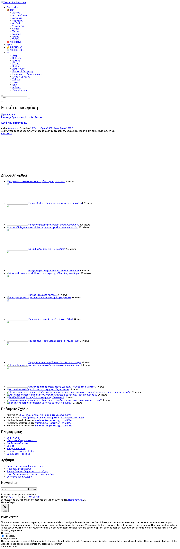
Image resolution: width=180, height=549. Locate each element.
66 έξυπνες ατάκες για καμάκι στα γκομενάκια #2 (53, 224)
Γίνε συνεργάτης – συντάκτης (22, 440)
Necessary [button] (6, 533)
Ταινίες (16, 31)
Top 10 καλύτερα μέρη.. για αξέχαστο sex (48, 389)
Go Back (16, 23)
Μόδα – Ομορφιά (21, 76)
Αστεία (16, 12)
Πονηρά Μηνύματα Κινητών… (43, 295)
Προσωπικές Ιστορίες (23, 117)
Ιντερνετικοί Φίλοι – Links (20, 451)
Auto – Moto (13, 7)
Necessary (9, 536)
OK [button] (84, 499)
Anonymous (14, 128)
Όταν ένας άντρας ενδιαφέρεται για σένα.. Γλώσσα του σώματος (61, 386)
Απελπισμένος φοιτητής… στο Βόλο (53, 420)
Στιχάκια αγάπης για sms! (51, 181)
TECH (9, 44)
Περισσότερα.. (75, 499)
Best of (16, 66)
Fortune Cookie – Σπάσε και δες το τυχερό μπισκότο (55, 203)
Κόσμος (16, 63)
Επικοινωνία (13, 438)
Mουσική (16, 34)
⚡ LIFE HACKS (14, 47)
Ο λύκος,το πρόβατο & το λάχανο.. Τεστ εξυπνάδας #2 (69, 394)
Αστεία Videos (19, 15)
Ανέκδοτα (17, 18)
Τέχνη (15, 82)
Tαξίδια (16, 39)
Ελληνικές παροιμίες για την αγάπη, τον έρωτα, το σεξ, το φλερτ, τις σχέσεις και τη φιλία (85, 392)
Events (15, 36)
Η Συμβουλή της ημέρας (19, 468)
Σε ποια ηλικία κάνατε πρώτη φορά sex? (50, 297)
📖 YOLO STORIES (16, 50)
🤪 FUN (10, 10)
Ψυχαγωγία (18, 26)
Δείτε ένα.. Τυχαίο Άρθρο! (19, 476)
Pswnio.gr (6, 117)
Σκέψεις (16, 79)
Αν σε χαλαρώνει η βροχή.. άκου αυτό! (45, 397)
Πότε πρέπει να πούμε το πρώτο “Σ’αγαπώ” (50, 402)
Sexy (14, 55)
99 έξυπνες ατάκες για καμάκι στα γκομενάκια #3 (53, 270)
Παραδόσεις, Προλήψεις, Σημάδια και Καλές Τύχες (54, 341)
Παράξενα (17, 20)
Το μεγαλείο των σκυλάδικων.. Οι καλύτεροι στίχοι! (54, 362)
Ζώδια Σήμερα (19, 90)
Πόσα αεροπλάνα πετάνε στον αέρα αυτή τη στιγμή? (74, 400)
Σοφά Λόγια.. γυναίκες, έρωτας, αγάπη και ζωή (30, 474)
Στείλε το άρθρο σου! (18, 443)
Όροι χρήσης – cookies (18, 454)
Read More (6, 133)
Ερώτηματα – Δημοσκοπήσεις (27, 74)
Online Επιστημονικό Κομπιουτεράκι (25, 466)
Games (15, 28)
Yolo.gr (12, 497)
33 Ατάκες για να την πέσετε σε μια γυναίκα (55, 227)
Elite (14, 84)
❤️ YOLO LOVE (14, 42)
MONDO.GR (34, 497)
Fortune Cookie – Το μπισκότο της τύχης (27, 471)
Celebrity (16, 58)
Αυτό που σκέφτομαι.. (14, 122)
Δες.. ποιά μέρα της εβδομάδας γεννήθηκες (58, 273)
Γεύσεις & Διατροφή (22, 71)
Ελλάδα (16, 60)
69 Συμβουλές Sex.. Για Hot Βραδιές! (46, 249)
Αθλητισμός (18, 68)
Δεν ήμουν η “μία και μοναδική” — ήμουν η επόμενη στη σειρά (53, 417)
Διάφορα (16, 87)
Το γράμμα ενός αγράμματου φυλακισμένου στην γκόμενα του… (49, 365)
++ (8, 52)
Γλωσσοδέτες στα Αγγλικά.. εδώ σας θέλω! (50, 319)
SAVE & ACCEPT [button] (9, 546)
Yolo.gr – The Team (16, 448)
